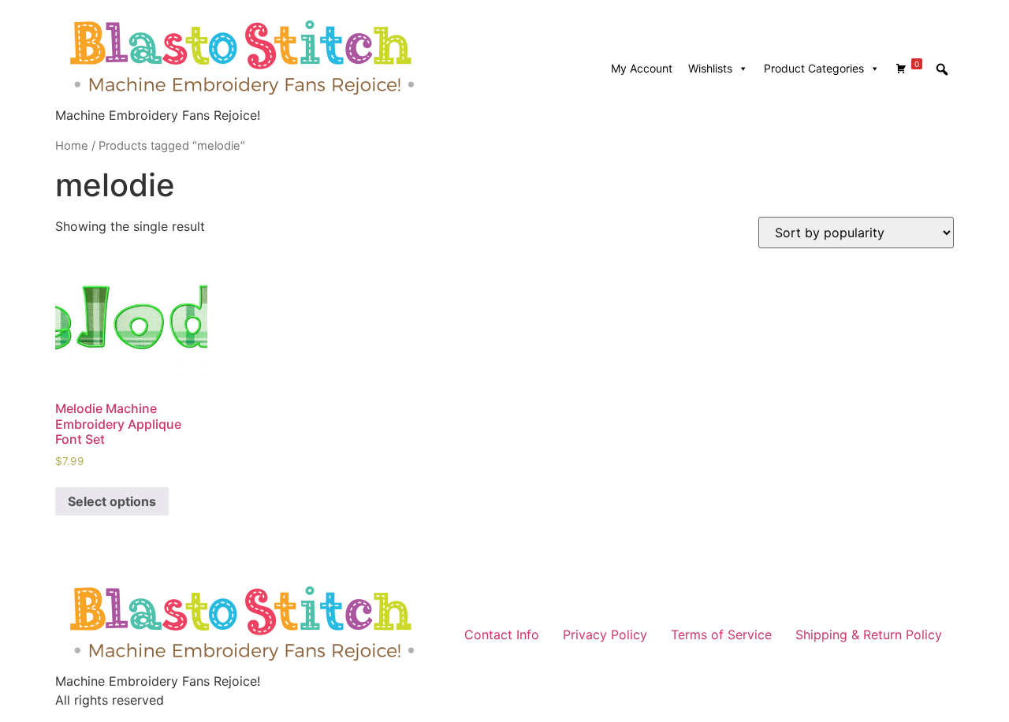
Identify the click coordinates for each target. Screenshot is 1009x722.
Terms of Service (721, 634)
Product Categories (814, 68)
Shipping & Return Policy (868, 634)
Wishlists (710, 68)
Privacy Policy (605, 634)
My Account (641, 68)
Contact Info (501, 634)
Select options (112, 501)
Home (71, 146)
